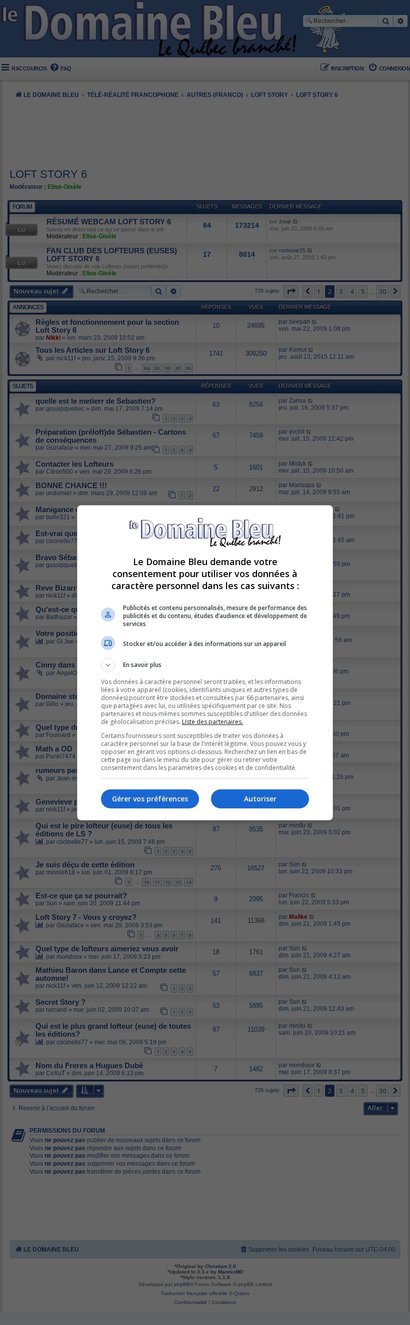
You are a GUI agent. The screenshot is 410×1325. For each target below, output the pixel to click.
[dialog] (205, 662)
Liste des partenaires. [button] (212, 721)
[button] (205, 665)
